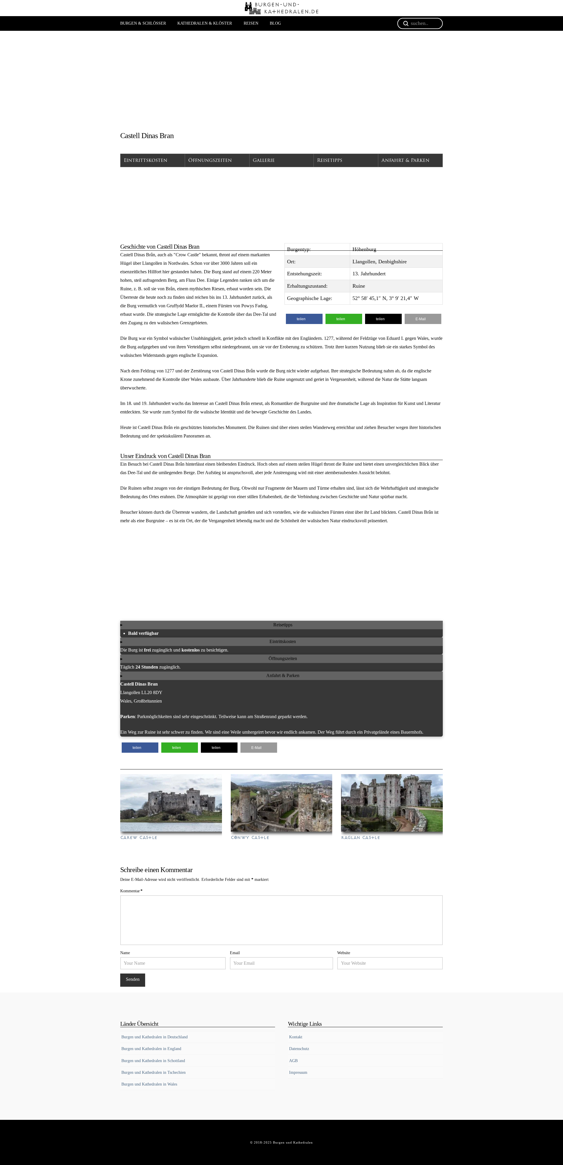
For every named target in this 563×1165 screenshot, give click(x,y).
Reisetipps (329, 160)
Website (343, 953)
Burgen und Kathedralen (293, 1142)
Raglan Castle (360, 837)
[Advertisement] (281, 83)
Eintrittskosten (145, 160)
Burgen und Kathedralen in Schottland (153, 1061)
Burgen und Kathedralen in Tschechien (153, 1072)
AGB (293, 1061)
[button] (304, 319)
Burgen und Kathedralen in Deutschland (154, 1037)
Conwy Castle (250, 837)
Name (125, 953)
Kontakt (295, 1037)
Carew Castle (138, 837)
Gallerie (264, 160)
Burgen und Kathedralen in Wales (149, 1084)
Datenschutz (299, 1049)
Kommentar (131, 891)
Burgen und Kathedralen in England (151, 1049)
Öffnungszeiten (210, 160)
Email (235, 953)
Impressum (298, 1072)
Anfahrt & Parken (405, 160)
